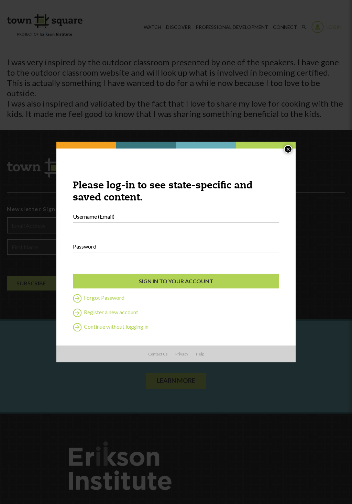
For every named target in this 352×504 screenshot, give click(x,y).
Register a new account (110, 312)
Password (84, 246)
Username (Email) (93, 216)
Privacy (181, 354)
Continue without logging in (115, 326)
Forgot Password (103, 297)
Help (200, 354)
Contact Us (158, 354)
